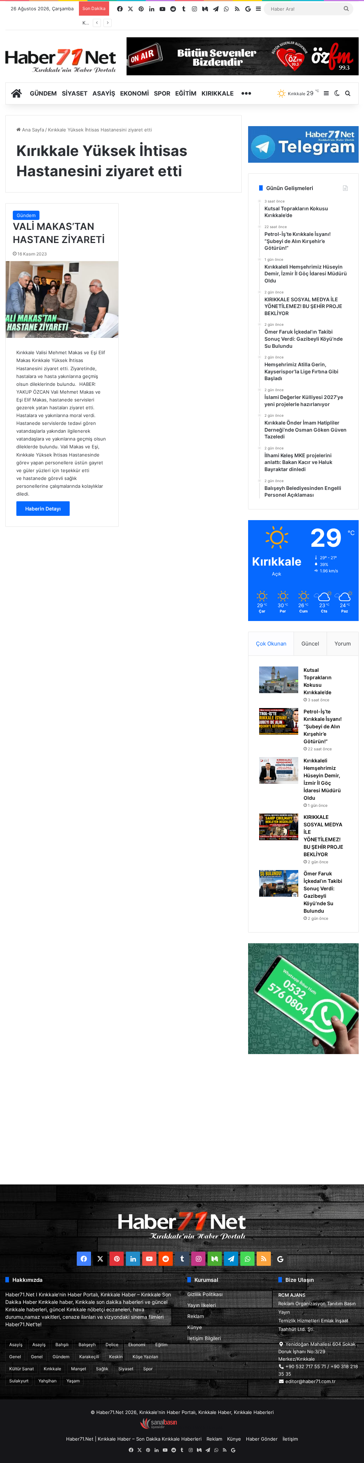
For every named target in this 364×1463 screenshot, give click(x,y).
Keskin (116, 1356)
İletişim (290, 1439)
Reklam (195, 1316)
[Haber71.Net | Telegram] (303, 144)
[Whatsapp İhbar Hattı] (303, 998)
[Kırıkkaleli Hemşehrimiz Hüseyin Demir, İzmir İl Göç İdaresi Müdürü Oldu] (278, 770)
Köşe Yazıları (145, 1356)
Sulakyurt (18, 1380)
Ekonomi (134, 93)
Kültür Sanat (21, 1368)
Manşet (78, 1368)
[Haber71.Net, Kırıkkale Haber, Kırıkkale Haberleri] (60, 60)
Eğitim (186, 93)
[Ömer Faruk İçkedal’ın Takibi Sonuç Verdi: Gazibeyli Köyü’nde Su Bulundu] (278, 883)
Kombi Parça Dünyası (201, 1427)
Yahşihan (47, 1380)
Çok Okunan (271, 643)
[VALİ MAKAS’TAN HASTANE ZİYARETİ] (62, 299)
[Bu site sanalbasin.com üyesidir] (158, 1427)
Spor (162, 93)
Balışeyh (87, 1344)
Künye (194, 1327)
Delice (112, 1344)
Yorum (342, 643)
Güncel (310, 643)
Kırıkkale (218, 93)
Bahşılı (62, 1344)
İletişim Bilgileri (204, 1338)
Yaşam (73, 1380)
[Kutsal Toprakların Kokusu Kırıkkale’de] (278, 679)
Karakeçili (89, 1356)
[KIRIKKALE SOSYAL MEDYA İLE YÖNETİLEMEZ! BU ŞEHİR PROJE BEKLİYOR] (278, 827)
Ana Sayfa (32, 130)
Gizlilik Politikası (205, 1294)
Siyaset (74, 93)
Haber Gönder (262, 1439)
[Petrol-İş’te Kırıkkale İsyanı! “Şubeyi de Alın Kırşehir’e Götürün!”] (278, 721)
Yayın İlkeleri (201, 1305)
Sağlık (102, 1368)
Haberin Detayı (43, 509)
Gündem (43, 93)
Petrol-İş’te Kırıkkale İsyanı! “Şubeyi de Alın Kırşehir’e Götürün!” (323, 726)
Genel (15, 1356)
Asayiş (103, 93)
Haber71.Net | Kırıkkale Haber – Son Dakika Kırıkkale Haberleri (134, 1439)
